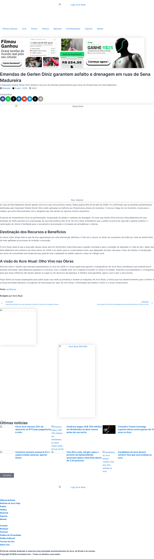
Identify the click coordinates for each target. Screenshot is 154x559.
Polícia (34, 29)
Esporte (88, 29)
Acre (24, 29)
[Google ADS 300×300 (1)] (18, 326)
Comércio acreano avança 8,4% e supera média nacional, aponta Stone (32, 455)
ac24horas (11, 289)
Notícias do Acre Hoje (10, 503)
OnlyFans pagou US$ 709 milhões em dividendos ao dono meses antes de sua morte (84, 429)
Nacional (57, 29)
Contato (4, 525)
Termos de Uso (7, 541)
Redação (4, 529)
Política (45, 29)
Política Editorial (7, 538)
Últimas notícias (14, 423)
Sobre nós (5, 544)
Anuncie (4, 532)
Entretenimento (73, 29)
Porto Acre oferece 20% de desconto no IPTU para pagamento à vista (33, 429)
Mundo (100, 29)
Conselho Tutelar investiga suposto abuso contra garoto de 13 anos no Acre (136, 429)
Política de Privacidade (10, 535)
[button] (2, 99)
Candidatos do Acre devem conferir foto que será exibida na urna (135, 455)
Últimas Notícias (9, 29)
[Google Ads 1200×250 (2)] (72, 53)
